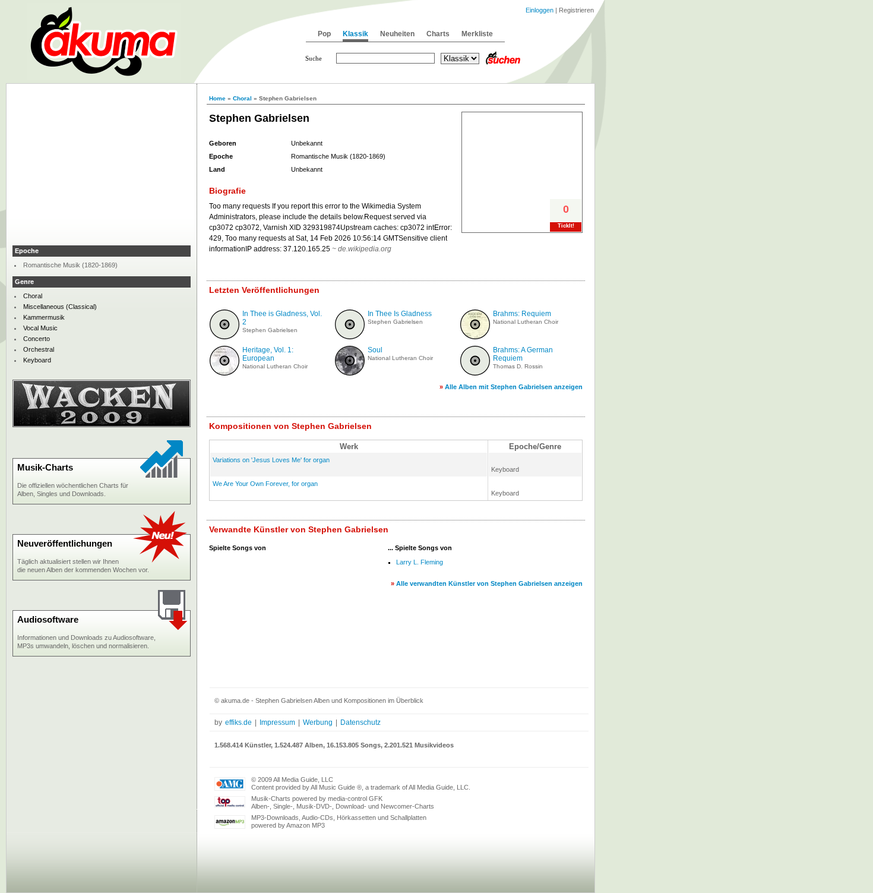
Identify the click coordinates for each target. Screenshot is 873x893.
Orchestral (38, 349)
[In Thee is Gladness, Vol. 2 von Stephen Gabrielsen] (224, 337)
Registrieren (576, 10)
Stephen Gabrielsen (270, 330)
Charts (438, 34)
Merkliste (477, 34)
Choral (242, 98)
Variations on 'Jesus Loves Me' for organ (271, 459)
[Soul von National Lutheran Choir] (350, 373)
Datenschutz (360, 722)
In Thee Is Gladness (400, 314)
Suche (313, 58)
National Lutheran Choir (525, 321)
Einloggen (539, 10)
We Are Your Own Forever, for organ (265, 483)
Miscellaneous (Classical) (60, 306)
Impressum (277, 722)
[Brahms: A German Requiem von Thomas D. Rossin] (475, 373)
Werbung (318, 722)
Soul (375, 350)
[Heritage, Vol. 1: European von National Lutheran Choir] (224, 373)
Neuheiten (397, 34)
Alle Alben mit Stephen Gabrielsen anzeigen (514, 386)
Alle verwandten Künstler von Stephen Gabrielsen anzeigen (489, 583)
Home (217, 98)
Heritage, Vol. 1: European (267, 354)
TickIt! (566, 226)
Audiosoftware (47, 619)
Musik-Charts (45, 467)
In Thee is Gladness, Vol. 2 (282, 318)
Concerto (36, 338)
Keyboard (37, 360)
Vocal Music (40, 328)
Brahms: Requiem (522, 314)
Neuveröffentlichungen (64, 543)
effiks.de (238, 722)
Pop (324, 34)
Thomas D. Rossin (518, 366)
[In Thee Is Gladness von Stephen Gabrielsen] (350, 337)
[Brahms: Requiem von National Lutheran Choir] (475, 337)
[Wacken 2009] (101, 425)
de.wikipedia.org (364, 249)
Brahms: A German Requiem (523, 354)
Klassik (355, 34)
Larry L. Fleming (419, 562)
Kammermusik (44, 317)
